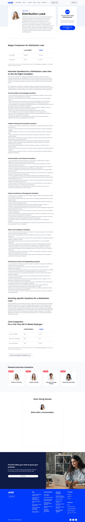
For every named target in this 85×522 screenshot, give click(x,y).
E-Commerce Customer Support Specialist (48, 503)
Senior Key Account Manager (48, 507)
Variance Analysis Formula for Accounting (36, 508)
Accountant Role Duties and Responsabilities (35, 498)
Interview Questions (72, 508)
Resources (44, 2)
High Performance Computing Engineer (60, 496)
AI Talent (30, 2)
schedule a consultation (41, 64)
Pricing (34, 2)
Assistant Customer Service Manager (48, 500)
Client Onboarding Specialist (60, 504)
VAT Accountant (59, 499)
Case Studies (18, 2)
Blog (33, 492)
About (38, 2)
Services (69, 494)
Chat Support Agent (48, 497)
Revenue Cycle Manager (59, 501)
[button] (24, 2)
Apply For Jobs (55, 2)
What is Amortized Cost (36, 502)
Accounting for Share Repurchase (36, 505)
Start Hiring (23, 476)
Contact (69, 498)
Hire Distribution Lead (67, 27)
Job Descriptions (48, 492)
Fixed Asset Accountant (46, 495)
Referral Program (71, 510)
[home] (10, 2)
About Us (70, 496)
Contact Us (74, 2)
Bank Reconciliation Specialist (60, 507)
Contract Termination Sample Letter (36, 495)
